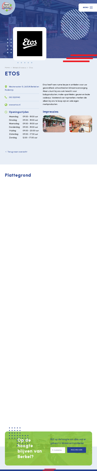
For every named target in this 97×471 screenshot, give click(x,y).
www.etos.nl (14, 105)
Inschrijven (76, 450)
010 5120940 (14, 97)
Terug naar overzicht (17, 152)
